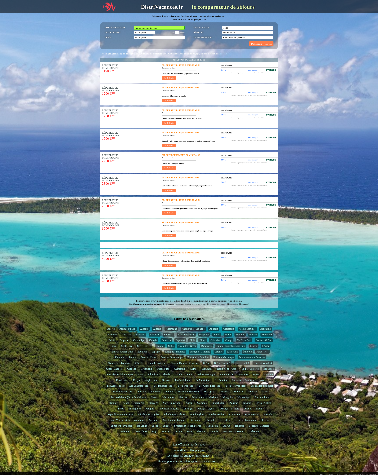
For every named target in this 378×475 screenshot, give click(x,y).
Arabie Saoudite (247, 328)
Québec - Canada (253, 408)
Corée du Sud (244, 340)
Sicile (238, 420)
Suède (155, 425)
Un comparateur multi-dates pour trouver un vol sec (189, 461)
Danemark (206, 346)
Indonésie (152, 374)
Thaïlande (123, 431)
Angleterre (228, 328)
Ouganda (202, 402)
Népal (126, 402)
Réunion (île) (197, 414)
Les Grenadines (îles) (210, 385)
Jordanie (268, 374)
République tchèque (174, 414)
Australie (126, 334)
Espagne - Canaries (200, 351)
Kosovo (166, 380)
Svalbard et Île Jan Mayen (187, 425)
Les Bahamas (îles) (139, 385)
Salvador (153, 420)
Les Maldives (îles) (236, 385)
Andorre (213, 328)
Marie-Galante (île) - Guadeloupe (128, 397)
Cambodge (138, 340)
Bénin (228, 334)
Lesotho (142, 391)
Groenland (146, 368)
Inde (140, 374)
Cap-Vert (180, 340)
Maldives (252, 391)
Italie (190, 374)
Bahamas (154, 334)
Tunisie (166, 431)
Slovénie (265, 420)
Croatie (159, 346)
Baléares (168, 334)
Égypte (265, 346)
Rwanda (268, 414)
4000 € (223, 257)
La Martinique (203, 380)
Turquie (178, 431)
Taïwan (226, 425)
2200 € (223, 160)
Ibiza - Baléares (250, 368)
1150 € (223, 70)
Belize (216, 334)
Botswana (267, 334)
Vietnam (201, 431)
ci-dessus (224, 53)
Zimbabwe (253, 431)
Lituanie (169, 391)
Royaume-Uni (252, 414)
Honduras (207, 368)
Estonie (219, 351)
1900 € (223, 137)
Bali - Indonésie (186, 334)
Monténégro (243, 397)
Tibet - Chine (140, 431)
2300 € (223, 182)
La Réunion (221, 380)
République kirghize (148, 414)
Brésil (112, 340)
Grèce (206, 363)
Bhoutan (240, 334)
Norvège (153, 402)
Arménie (112, 334)
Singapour (250, 420)
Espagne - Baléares (175, 351)
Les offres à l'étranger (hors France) (189, 455)
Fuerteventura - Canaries (252, 357)
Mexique (213, 397)
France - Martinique (223, 357)
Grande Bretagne (157, 363)
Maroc (154, 397)
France (132, 357)
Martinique (168, 397)
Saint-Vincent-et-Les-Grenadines (127, 420)
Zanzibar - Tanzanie (233, 431)
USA (189, 431)
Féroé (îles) (262, 351)
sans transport (253, 70)
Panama (247, 402)
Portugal (188, 408)
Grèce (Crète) (242, 363)
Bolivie (253, 334)
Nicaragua (138, 402)
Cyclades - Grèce (187, 346)
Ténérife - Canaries (259, 425)
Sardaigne (195, 420)
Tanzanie (239, 425)
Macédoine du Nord (188, 391)
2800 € (223, 205)
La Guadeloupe (183, 380)
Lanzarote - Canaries (243, 380)
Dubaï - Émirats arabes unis (230, 346)
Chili (192, 340)
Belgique (204, 334)
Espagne (156, 351)
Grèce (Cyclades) (263, 363)
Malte (265, 391)
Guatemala (179, 368)
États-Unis (232, 351)
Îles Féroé (268, 368)
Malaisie (238, 391)
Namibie (113, 402)
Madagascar (210, 391)
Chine (202, 340)
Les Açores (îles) (116, 385)
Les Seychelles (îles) (122, 391)
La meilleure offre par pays (189, 450)
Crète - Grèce (144, 346)
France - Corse (148, 357)
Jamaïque (243, 374)
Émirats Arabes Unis (122, 351)
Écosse (253, 346)
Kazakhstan (122, 380)
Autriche (140, 334)
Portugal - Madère (229, 408)
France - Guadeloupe (172, 357)
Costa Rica (126, 346)
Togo (154, 431)
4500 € (223, 280)
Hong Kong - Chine (227, 368)
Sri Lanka (142, 425)
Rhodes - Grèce (216, 414)
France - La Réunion (198, 357)
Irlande (166, 374)
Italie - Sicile (226, 374)
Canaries (166, 340)
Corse (113, 346)
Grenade (131, 368)
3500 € (223, 227)
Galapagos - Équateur (119, 363)
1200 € (223, 92)
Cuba (171, 346)
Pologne (149, 408)
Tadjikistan (212, 425)
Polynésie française (169, 408)
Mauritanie (198, 397)
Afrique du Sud (127, 328)
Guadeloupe (163, 368)
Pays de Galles (263, 402)
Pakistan (233, 402)
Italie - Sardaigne (206, 374)
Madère (225, 391)
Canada (153, 340)
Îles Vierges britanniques (120, 374)
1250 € (223, 115)
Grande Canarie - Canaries (184, 363)
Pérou (121, 408)
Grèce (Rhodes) (114, 368)
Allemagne (171, 328)
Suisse (166, 425)
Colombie (215, 340)
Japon (256, 374)
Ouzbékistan (218, 402)
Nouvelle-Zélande (172, 402)
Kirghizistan (151, 380)
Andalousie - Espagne (193, 328)
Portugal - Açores (206, 408)
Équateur (142, 351)
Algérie (157, 328)
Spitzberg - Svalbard (121, 425)
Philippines (135, 408)
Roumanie (234, 414)
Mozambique (262, 397)
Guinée (194, 368)
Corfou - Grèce (263, 340)
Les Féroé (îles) (186, 385)
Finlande (119, 357)
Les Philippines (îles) (262, 385)
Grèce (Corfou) (222, 363)
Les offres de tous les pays (189, 444)
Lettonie (155, 391)
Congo (228, 340)
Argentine (265, 328)
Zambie (214, 431)
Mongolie (228, 397)
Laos (261, 380)
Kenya (136, 380)
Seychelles (224, 420)
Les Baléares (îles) (163, 385)
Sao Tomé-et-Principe (174, 420)
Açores (111, 328)
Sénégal (210, 420)
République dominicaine (120, 414)
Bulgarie (123, 340)
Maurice (183, 397)
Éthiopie (247, 351)
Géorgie (139, 363)
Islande (178, 374)
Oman (189, 402)
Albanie (144, 328)
